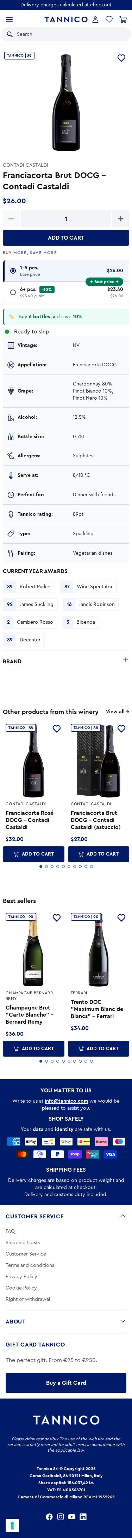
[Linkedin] (83, 1517)
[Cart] (123, 19)
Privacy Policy (21, 1276)
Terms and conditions (30, 1265)
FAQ (10, 1231)
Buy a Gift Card (66, 1383)
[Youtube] (72, 1517)
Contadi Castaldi (25, 165)
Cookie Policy (21, 1288)
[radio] (66, 271)
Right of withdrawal (28, 1299)
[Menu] (9, 19)
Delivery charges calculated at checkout (66, 4)
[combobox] (58, 34)
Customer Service (35, 1216)
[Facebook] (49, 1517)
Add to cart (66, 238)
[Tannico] (65, 20)
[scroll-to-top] (123, 1503)
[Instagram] (60, 1517)
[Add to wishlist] (121, 58)
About (16, 1322)
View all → (117, 711)
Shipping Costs (23, 1242)
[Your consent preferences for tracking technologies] (12, 1525)
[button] (116, 34)
